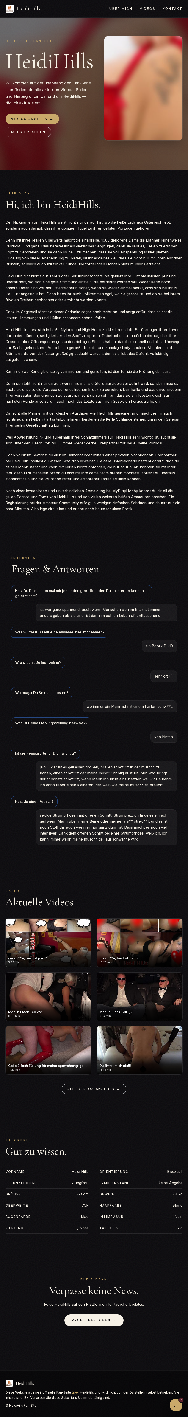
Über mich (120, 9)
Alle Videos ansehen (94, 1089)
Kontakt (172, 9)
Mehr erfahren (28, 132)
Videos (147, 9)
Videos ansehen (32, 119)
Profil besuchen (94, 1320)
